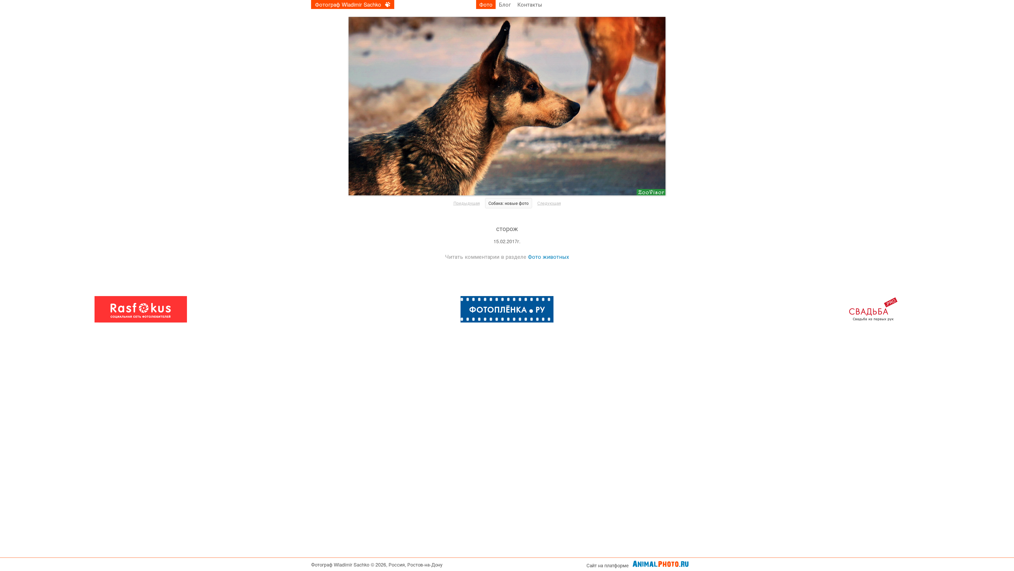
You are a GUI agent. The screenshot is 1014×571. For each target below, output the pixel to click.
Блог (505, 4)
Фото (485, 4)
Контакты (529, 4)
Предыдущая (466, 203)
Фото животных (548, 256)
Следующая (549, 203)
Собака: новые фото (509, 203)
